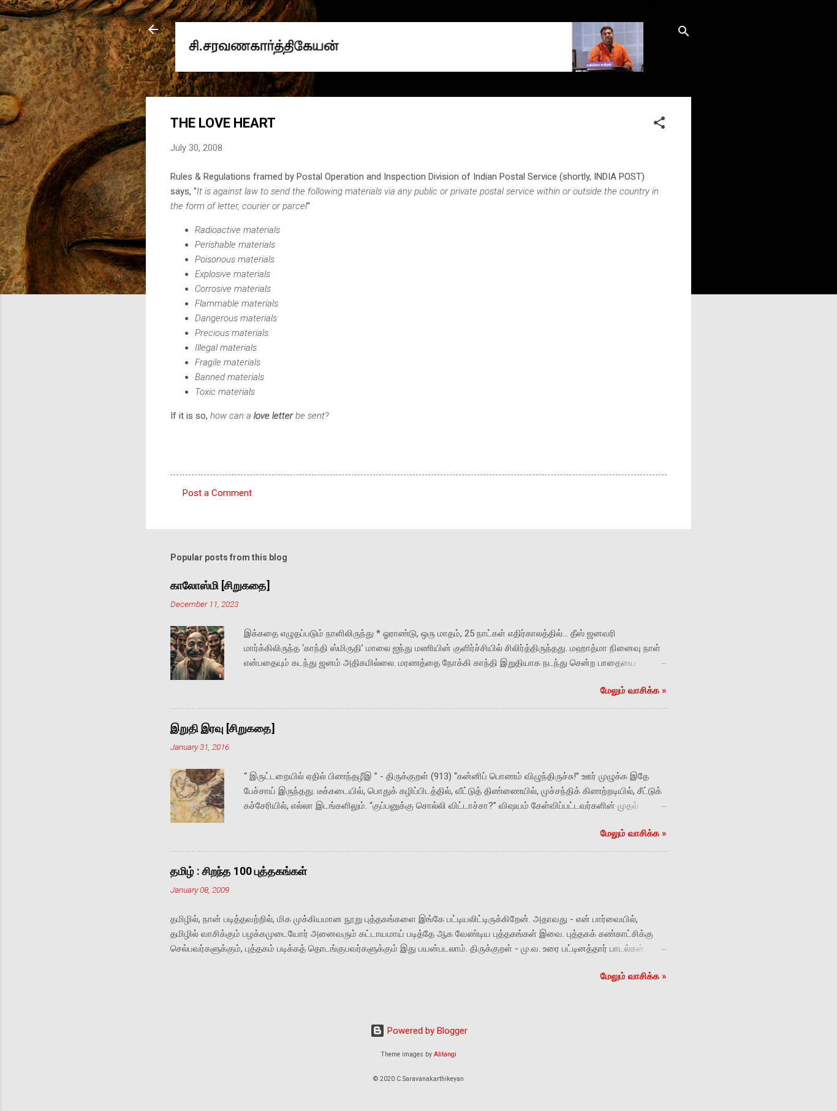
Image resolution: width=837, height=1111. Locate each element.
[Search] (683, 33)
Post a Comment (217, 492)
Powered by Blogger (426, 1030)
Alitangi (445, 1054)
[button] (659, 124)
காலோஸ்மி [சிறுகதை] (220, 585)
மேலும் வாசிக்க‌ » (633, 690)
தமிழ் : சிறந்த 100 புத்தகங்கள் (238, 871)
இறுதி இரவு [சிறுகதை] (222, 728)
